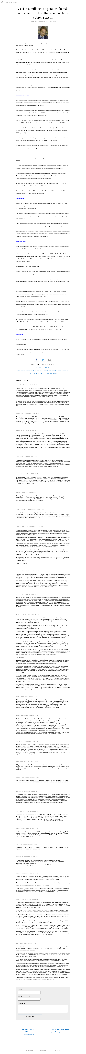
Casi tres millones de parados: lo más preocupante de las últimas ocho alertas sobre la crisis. (43, 13)
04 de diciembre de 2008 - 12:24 (39, 21)
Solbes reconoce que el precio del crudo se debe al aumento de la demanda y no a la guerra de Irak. (43, 370)
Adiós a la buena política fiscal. (43, 368)
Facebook (36, 359)
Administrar (56, 1050)
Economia (53, 21)
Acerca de (29, 1050)
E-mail (24, 996)
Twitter (43, 359)
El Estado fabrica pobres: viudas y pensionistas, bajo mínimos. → (60, 1031)
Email (49, 359)
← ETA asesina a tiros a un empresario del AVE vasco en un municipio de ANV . (26, 1032)
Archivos (43, 1050)
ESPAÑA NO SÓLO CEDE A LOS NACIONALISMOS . (43, 373)
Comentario (21, 1003)
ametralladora (11, 2)
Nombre (20, 989)
